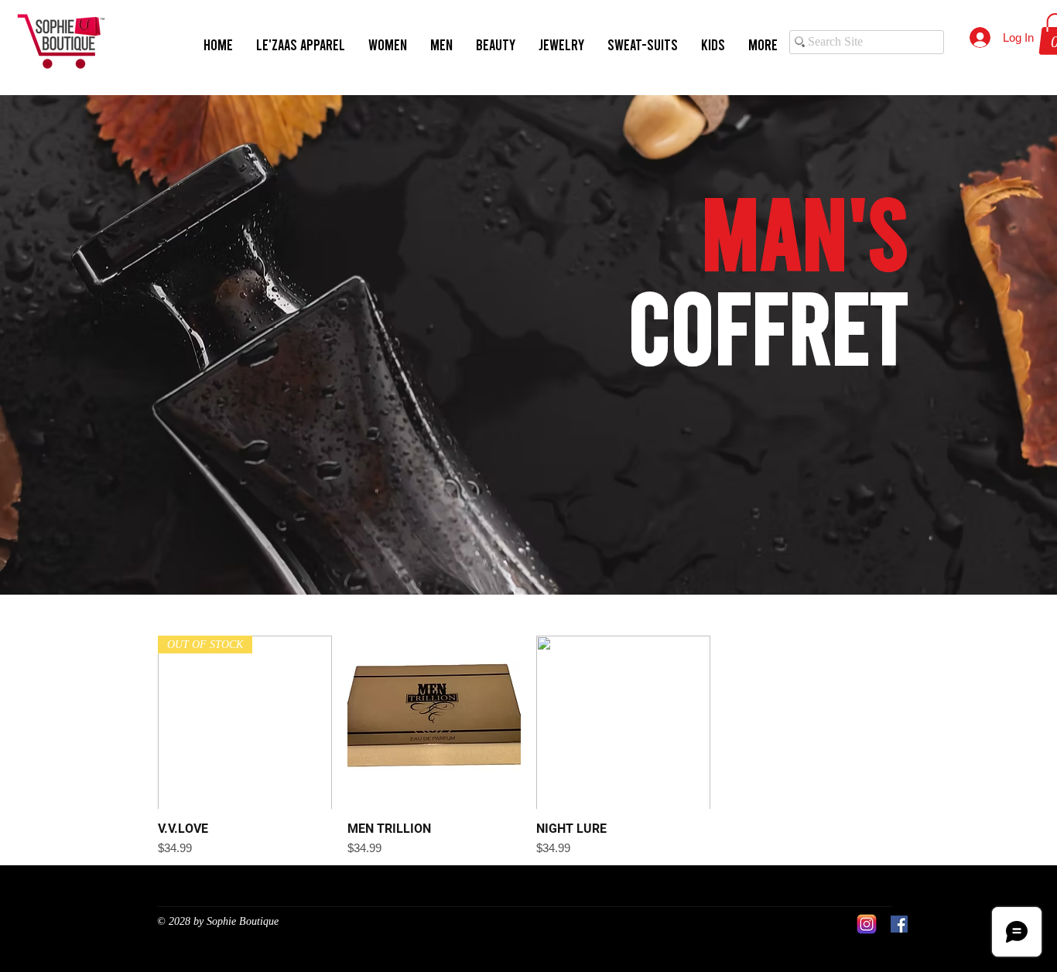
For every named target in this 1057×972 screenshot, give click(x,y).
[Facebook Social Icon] (899, 924)
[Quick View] (434, 723)
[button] (388, 44)
